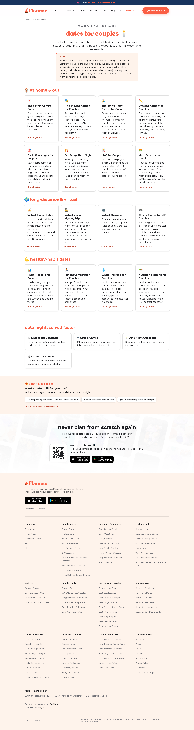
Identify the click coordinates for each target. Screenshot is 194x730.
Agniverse (33, 704)
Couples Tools (68, 588)
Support (139, 653)
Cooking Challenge (70, 658)
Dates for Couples (33, 639)
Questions (93, 10)
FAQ (121, 10)
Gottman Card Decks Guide (148, 612)
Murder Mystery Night (35, 653)
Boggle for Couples (71, 672)
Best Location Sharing (109, 626)
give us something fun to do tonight (137, 399)
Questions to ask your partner (68, 696)
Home (58, 10)
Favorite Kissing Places (146, 538)
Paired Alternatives (144, 598)
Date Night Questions (109, 543)
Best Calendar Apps (108, 621)
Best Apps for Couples (109, 588)
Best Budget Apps (107, 616)
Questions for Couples (109, 529)
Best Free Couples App (109, 598)
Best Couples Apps (107, 593)
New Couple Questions (109, 548)
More (128, 10)
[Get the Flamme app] (58, 453)
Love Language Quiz (34, 593)
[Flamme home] (36, 10)
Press (138, 644)
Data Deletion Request (146, 672)
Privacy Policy (141, 663)
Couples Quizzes (32, 588)
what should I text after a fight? (99, 399)
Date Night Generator (72, 612)
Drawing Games (32, 668)
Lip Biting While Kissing (146, 557)
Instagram (30, 509)
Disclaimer (140, 668)
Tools (104, 10)
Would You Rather (70, 543)
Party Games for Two (34, 663)
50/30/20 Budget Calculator (74, 593)
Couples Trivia (68, 677)
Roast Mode (30, 534)
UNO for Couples (33, 672)
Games (82, 10)
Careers (138, 649)
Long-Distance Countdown (74, 598)
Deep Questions (106, 534)
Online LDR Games (107, 668)
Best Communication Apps (111, 607)
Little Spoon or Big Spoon (147, 534)
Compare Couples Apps (146, 588)
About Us (139, 639)
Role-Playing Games (34, 649)
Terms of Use (141, 658)
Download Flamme (34, 538)
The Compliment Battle (73, 649)
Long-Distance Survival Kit (111, 639)
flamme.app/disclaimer (89, 721)
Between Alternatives (145, 602)
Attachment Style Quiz (35, 598)
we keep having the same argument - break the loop (52, 399)
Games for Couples (70, 639)
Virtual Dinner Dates (34, 658)
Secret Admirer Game (35, 644)
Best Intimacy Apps (108, 612)
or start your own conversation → (41, 406)
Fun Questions (105, 538)
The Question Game (71, 548)
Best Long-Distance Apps (110, 602)
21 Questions (68, 553)
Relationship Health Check (37, 602)
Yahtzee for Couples (71, 663)
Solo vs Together (143, 548)
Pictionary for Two (70, 668)
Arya (41, 707)
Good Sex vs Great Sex (145, 543)
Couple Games (68, 529)
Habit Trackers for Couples (37, 677)
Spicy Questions (106, 562)
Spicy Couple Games (71, 570)
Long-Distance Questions (110, 557)
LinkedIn (41, 509)
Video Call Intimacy (144, 553)
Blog (112, 10)
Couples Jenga (68, 644)
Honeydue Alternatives (146, 607)
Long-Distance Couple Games (76, 575)
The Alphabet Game (71, 653)
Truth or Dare (68, 534)
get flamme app (156, 10)
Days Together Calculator (73, 607)
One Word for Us (143, 529)
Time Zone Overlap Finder (74, 602)
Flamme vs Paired (143, 593)
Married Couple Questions (110, 553)
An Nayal (54, 704)
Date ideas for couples (96, 696)
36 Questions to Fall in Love (74, 565)
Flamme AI (70, 10)
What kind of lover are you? (37, 696)
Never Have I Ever (70, 538)
